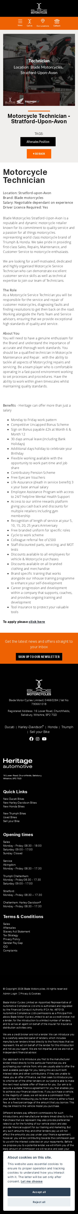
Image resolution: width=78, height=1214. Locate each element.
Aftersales (9, 928)
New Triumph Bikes (14, 813)
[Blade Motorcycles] (39, 8)
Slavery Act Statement (16, 931)
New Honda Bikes (14, 806)
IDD (5, 947)
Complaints (10, 950)
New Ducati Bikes (13, 799)
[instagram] (39, 739)
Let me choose (32, 1181)
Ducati (9, 727)
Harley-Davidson (31, 727)
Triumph (67, 727)
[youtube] (45, 739)
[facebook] (32, 739)
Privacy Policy (11, 939)
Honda (52, 727)
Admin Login (10, 993)
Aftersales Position (38, 141)
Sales (6, 924)
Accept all (39, 1192)
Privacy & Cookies (30, 993)
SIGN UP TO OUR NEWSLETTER (39, 657)
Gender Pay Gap (13, 943)
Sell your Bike (40, 732)
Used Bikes (10, 817)
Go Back (39, 153)
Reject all (39, 1202)
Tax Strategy (10, 935)
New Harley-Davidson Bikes (20, 803)
